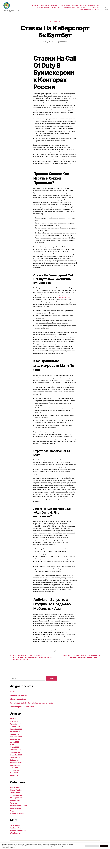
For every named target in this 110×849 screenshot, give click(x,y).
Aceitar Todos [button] (104, 846)
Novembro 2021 (16, 757)
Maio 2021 (14, 773)
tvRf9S (12, 691)
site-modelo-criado (93, 5)
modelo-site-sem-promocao (48, 5)
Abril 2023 (14, 719)
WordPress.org (15, 833)
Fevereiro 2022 (15, 750)
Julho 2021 (14, 768)
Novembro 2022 (16, 732)
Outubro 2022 (15, 734)
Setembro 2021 (16, 763)
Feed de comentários (18, 830)
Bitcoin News (15, 787)
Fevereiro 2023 (15, 724)
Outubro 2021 (15, 760)
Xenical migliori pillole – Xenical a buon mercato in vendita (31, 703)
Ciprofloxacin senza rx (18, 695)
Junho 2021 (14, 770)
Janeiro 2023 (15, 726)
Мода (12, 811)
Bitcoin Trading (16, 790)
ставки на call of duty (64, 297)
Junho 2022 (14, 742)
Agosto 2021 (15, 765)
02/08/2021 (63, 42)
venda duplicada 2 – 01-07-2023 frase (87, 7)
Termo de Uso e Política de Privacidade (49, 7)
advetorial (35, 5)
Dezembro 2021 (16, 755)
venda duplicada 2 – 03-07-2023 (89, 9)
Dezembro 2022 (16, 729)
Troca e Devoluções (68, 7)
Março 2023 (14, 721)
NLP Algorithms (16, 798)
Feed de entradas (16, 828)
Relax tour (14, 803)
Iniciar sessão (15, 825)
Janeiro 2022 (15, 752)
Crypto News (15, 793)
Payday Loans (15, 800)
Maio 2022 (14, 745)
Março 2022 (14, 747)
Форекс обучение (17, 813)
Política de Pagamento (79, 5)
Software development (18, 806)
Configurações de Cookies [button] (92, 846)
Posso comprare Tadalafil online (22, 707)
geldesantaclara (51, 42)
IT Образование (16, 795)
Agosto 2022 (15, 739)
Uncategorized (55, 21)
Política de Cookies (64, 5)
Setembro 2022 (16, 737)
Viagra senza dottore (18, 699)
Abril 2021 (14, 775)
